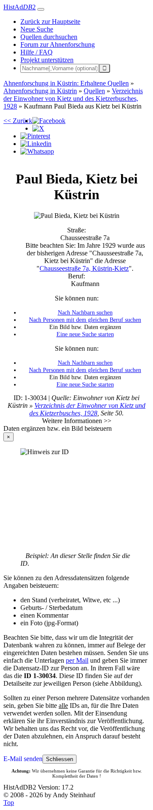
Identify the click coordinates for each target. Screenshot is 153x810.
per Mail (77, 660)
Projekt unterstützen (47, 59)
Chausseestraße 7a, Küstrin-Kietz (84, 268)
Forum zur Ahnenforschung (57, 44)
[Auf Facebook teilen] (48, 120)
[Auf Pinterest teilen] (35, 136)
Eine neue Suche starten (85, 334)
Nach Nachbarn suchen (85, 312)
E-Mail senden (22, 758)
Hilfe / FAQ (36, 52)
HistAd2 (19, 7)
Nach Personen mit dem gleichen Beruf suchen (85, 319)
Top (8, 802)
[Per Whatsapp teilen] (37, 151)
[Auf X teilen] (38, 128)
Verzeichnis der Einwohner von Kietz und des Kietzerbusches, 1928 (87, 409)
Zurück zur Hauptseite (50, 21)
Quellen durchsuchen (48, 36)
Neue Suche (36, 29)
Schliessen (59, 759)
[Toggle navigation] (40, 9)
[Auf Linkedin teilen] (35, 143)
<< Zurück (17, 120)
